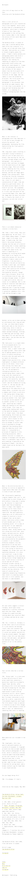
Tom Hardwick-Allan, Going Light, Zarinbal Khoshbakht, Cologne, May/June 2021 (13, 796)
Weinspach (5, 4)
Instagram (5, 853)
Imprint (4, 867)
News (3, 863)
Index (4, 862)
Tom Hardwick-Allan (8, 849)
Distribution (6, 865)
